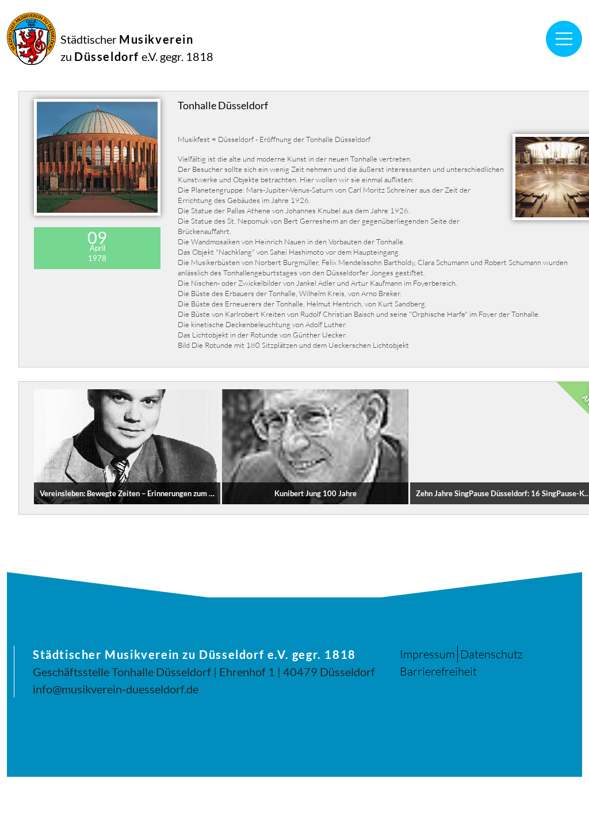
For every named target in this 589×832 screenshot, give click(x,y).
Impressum (427, 654)
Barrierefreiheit (438, 671)
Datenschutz (491, 654)
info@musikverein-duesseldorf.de (115, 689)
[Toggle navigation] (564, 39)
